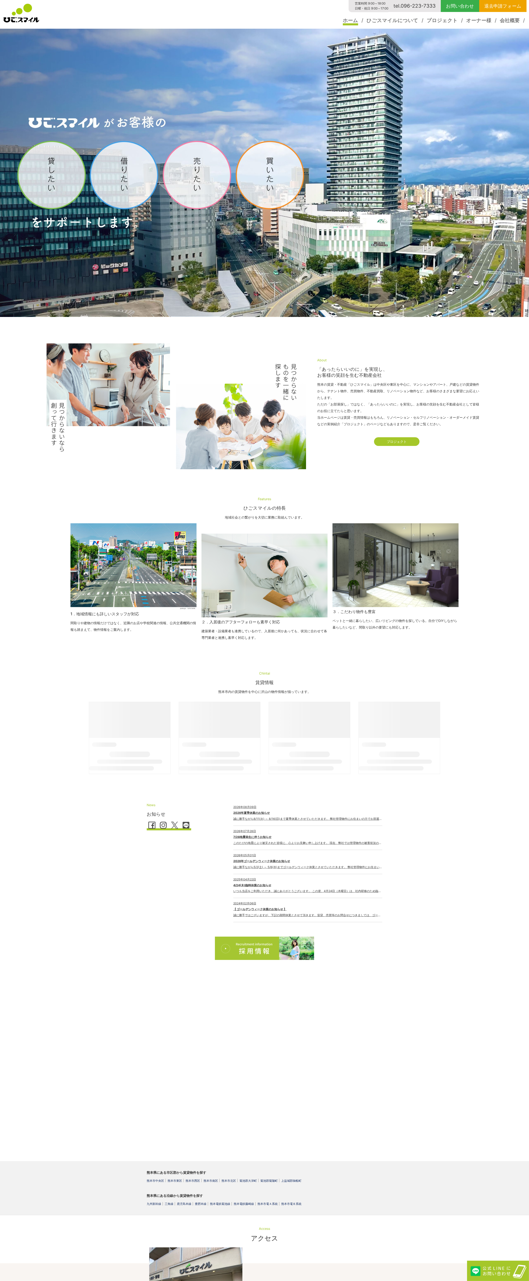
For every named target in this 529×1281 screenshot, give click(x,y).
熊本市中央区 (155, 1180)
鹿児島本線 (184, 1203)
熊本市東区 (175, 1180)
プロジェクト (442, 20)
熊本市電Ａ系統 (267, 1203)
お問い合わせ (460, 6)
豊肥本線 (200, 1203)
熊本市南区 (211, 1180)
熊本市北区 (229, 1180)
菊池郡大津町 (248, 1180)
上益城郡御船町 (291, 1180)
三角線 (169, 1203)
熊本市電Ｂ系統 (291, 1203)
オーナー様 (478, 20)
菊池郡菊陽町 (269, 1180)
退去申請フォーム (502, 6)
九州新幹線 (154, 1203)
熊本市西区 (193, 1180)
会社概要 (510, 20)
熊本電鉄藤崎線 (244, 1203)
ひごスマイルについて (392, 20)
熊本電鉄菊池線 (220, 1203)
